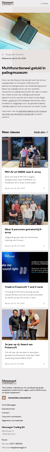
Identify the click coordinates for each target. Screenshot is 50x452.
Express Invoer (8, 409)
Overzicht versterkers (11, 416)
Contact (5, 412)
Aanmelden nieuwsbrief (19, 397)
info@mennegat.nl (18, 447)
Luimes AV (12, 100)
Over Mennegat (9, 405)
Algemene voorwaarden (12, 420)
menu (45, 3)
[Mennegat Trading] (8, 3)
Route (4, 440)
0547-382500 (16, 443)
